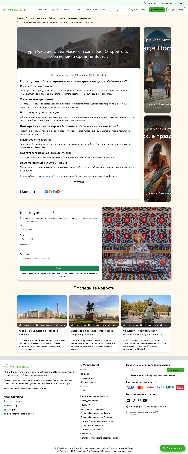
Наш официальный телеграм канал (147, 406)
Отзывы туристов (88, 382)
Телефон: (25, 244)
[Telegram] (54, 191)
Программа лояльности (91, 425)
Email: (23, 235)
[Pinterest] (58, 191)
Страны (41, 9)
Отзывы (66, 9)
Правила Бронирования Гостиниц (96, 417)
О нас (77, 9)
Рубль (179, 3)
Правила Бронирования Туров (95, 413)
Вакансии (84, 374)
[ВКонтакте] (46, 191)
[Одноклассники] (50, 191)
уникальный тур (49, 176)
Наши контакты (87, 378)
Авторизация (150, 3)
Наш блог (85, 404)
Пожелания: (25, 254)
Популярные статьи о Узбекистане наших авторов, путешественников (61, 18)
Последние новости (89, 400)
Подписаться (175, 370)
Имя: (22, 225)
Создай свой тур (175, 9)
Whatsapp (158, 9)
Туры (53, 9)
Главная (20, 18)
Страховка (85, 433)
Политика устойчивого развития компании (100, 438)
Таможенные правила (90, 429)
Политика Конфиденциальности (116, 451)
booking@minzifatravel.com (20, 413)
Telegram (12, 409)
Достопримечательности (92, 409)
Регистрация (167, 3)
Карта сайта (131, 415)
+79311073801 (140, 9)
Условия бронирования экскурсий (96, 421)
